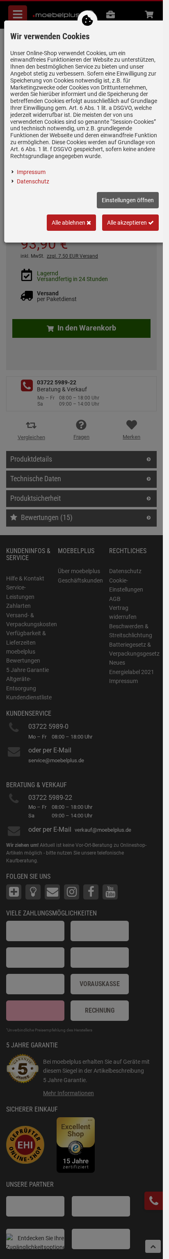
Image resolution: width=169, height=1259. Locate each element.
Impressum (31, 172)
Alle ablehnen (69, 222)
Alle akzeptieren (127, 222)
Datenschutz (33, 181)
